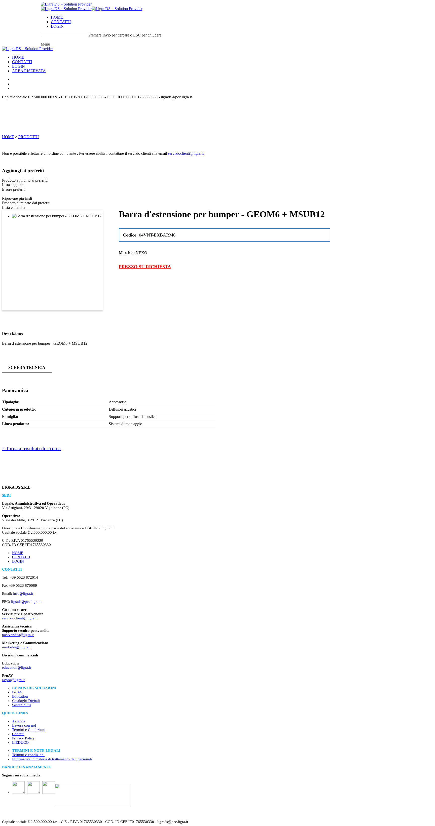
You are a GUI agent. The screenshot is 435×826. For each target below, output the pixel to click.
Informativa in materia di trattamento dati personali (52, 759)
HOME (57, 17)
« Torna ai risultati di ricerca (31, 448)
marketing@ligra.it (16, 647)
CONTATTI (61, 22)
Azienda (18, 721)
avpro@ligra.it (13, 680)
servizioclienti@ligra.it (186, 153)
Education (20, 696)
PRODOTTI (28, 137)
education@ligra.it (16, 667)
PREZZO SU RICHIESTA (145, 266)
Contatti (18, 734)
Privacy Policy (23, 738)
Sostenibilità (21, 705)
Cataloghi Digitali (26, 701)
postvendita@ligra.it (18, 635)
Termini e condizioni (28, 755)
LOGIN (57, 26)
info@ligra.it (23, 594)
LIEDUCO (20, 742)
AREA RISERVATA (29, 71)
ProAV (17, 692)
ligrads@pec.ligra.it (26, 602)
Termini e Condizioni (28, 730)
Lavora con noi (24, 725)
